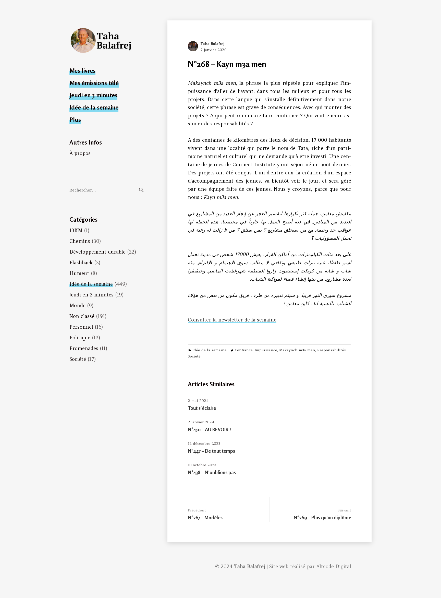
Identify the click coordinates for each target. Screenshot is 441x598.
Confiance (244, 350)
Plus (75, 119)
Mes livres (82, 70)
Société (77, 359)
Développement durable (97, 252)
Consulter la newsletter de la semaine (232, 320)
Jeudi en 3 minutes (93, 95)
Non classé (81, 316)
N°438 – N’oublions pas (212, 472)
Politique (79, 337)
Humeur (79, 273)
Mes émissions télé (94, 83)
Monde (77, 305)
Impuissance (266, 350)
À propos (80, 153)
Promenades (83, 348)
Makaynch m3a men (297, 350)
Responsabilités (331, 350)
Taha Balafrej (212, 43)
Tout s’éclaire (202, 408)
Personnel (81, 327)
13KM (75, 230)
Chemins (79, 241)
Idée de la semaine (93, 107)
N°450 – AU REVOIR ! (209, 429)
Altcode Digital (333, 566)
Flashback (81, 262)
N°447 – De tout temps (211, 451)
